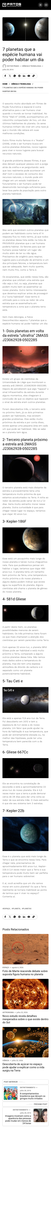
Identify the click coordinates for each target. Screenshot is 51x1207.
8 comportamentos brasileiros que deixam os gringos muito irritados (32, 1096)
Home (4, 84)
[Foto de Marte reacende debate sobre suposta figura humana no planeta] (25, 949)
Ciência (5, 1060)
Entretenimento (27, 1087)
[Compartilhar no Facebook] (5, 76)
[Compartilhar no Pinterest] (19, 76)
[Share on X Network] (10, 76)
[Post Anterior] (10, 1093)
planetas (27, 908)
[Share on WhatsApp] (14, 76)
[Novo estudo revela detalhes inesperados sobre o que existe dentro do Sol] (25, 994)
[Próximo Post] (40, 1115)
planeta (16, 908)
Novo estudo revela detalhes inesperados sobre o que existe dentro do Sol (25, 1019)
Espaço (5, 967)
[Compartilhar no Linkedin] (24, 76)
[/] (40, 4)
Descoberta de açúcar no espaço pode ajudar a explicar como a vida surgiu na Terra (23, 1067)
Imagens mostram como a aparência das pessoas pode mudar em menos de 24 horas (18, 1119)
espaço (6, 908)
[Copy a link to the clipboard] (33, 76)
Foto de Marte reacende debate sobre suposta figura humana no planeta (25, 972)
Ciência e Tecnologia (31, 66)
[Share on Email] (28, 76)
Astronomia (8, 1012)
